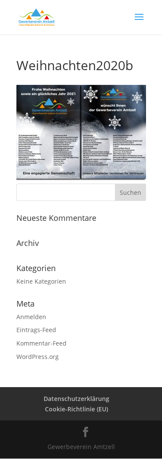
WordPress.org (37, 356)
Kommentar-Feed (41, 343)
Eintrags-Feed (36, 330)
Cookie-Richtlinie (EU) (76, 409)
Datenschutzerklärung (76, 398)
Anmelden (31, 317)
